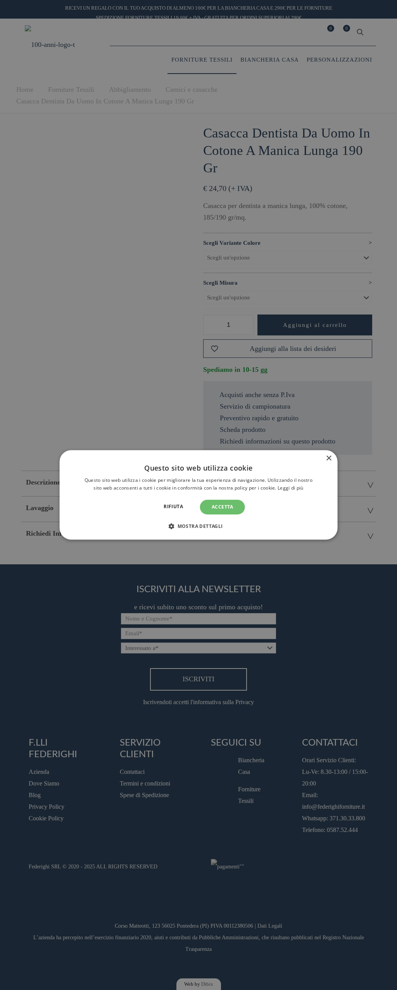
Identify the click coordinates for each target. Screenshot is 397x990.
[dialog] (199, 495)
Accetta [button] (222, 507)
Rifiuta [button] (173, 506)
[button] (198, 526)
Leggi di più (291, 488)
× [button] (328, 458)
